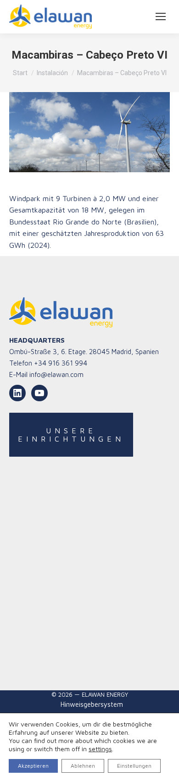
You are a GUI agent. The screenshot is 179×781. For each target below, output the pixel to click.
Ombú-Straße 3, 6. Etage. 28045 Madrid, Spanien (84, 351)
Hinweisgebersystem (92, 704)
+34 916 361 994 (60, 363)
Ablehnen (83, 765)
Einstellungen (134, 765)
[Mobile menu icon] (160, 16)
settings (100, 749)
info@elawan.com (56, 374)
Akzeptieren (33, 765)
